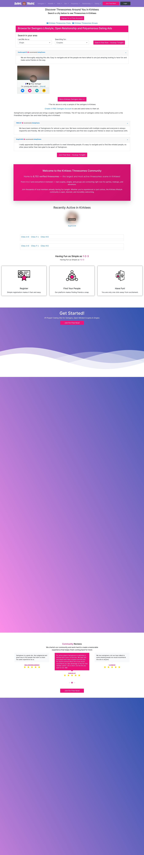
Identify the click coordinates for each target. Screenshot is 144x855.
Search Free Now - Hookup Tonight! (109, 43)
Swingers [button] (41, 3)
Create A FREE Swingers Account (58, 109)
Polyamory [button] (75, 3)
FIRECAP (19, 123)
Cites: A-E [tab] (25, 237)
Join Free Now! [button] (111, 3)
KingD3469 (20, 139)
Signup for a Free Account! (72, 18)
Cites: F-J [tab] (35, 237)
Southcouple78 (22, 52)
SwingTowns (41, 52)
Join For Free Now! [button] (72, 323)
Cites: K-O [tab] (45, 237)
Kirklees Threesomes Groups (86, 23)
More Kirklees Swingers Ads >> (72, 99)
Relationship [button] (86, 3)
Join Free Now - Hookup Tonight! (72, 155)
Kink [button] (59, 3)
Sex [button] (65, 3)
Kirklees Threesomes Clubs (60, 23)
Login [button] (125, 3)
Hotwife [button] (51, 3)
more (43, 86)
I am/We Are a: (23, 39)
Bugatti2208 (72, 226)
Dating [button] (97, 3)
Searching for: (60, 39)
